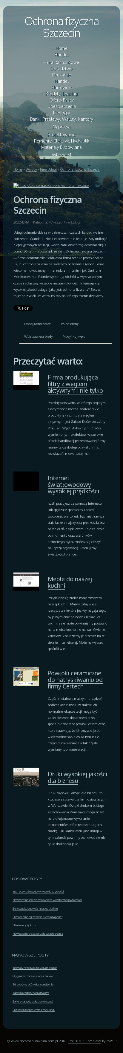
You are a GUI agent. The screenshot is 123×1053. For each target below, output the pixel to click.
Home (17, 169)
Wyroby (31, 169)
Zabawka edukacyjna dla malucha (31, 992)
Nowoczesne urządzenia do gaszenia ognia (38, 933)
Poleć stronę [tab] (70, 324)
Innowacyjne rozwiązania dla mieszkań (35, 967)
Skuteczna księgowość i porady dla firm (35, 908)
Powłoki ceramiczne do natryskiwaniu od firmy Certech (75, 679)
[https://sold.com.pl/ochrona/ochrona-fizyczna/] (51, 185)
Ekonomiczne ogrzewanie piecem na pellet (37, 917)
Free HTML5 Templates (84, 1041)
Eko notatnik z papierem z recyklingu (34, 1009)
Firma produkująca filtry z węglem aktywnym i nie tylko (75, 383)
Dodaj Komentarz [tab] (37, 324)
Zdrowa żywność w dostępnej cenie (33, 984)
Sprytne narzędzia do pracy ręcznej (33, 1001)
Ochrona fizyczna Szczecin (61, 27)
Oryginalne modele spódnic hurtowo (33, 976)
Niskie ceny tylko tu (24, 925)
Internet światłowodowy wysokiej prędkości (73, 484)
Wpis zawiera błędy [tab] (38, 336)
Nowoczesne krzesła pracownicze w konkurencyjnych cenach (47, 900)
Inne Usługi (48, 169)
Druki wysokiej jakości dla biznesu (77, 777)
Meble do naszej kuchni (70, 582)
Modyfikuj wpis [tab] (74, 336)
